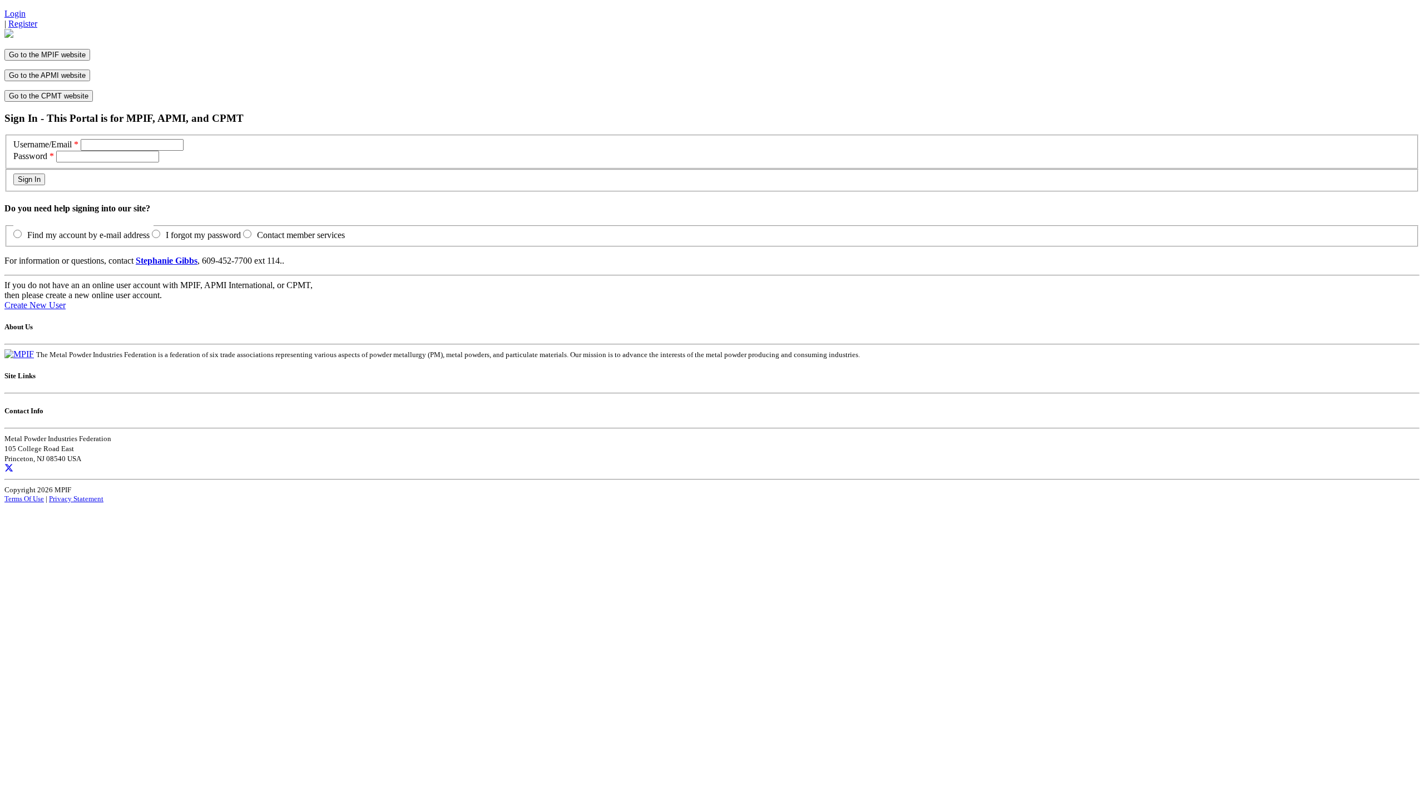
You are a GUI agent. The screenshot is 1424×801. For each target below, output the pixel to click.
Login (15, 13)
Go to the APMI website (47, 75)
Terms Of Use (24, 499)
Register (22, 23)
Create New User (35, 305)
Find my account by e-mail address (88, 235)
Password (30, 156)
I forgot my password (203, 235)
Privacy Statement (76, 499)
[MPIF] (19, 354)
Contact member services (301, 235)
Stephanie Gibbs (166, 260)
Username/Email (42, 144)
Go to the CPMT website (48, 96)
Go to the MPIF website (47, 55)
